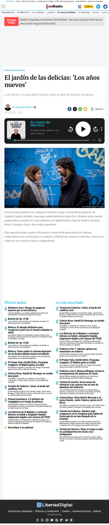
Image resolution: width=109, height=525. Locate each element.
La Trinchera (84, 12)
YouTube (52, 520)
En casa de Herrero (66, 12)
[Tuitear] (75, 109)
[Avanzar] (95, 129)
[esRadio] (54, 6)
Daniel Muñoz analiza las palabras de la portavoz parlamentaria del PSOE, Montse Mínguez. (81, 374)
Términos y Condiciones (47, 511)
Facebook (37, 520)
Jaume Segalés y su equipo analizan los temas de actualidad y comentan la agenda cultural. (28, 311)
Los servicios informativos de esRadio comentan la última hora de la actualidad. (28, 321)
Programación (7, 12)
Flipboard (61, 520)
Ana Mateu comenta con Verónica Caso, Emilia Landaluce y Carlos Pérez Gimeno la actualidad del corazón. (30, 377)
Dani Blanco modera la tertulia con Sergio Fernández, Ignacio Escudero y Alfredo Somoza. (29, 365)
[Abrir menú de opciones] (101, 129)
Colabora (88, 6)
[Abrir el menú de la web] (23, 6)
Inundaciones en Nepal (45, 1)
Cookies (66, 511)
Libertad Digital (54, 504)
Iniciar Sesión (105, 6)
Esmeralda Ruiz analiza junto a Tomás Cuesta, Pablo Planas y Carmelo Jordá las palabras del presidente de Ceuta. (81, 435)
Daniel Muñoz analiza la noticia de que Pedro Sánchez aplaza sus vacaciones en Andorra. (80, 352)
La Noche (51, 12)
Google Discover (57, 520)
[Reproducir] (83, 129)
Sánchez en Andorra (28, 1)
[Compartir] (69, 109)
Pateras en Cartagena (95, 1)
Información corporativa (20, 511)
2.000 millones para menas (64, 1)
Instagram (47, 520)
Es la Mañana (38, 12)
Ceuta (18, 1)
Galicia (95, 12)
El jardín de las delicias (14, 70)
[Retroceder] (70, 129)
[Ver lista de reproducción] (100, 140)
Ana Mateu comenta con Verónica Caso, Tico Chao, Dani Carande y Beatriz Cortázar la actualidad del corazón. (82, 402)
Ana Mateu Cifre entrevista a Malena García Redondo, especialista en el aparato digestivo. (29, 354)
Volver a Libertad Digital (79, 6)
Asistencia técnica (81, 511)
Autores (97, 511)
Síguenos (99, 109)
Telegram (66, 520)
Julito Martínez (81, 1)
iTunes (71, 520)
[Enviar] (80, 109)
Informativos (23, 12)
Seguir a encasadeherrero (34, 107)
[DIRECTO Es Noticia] (98, 6)
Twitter (42, 520)
